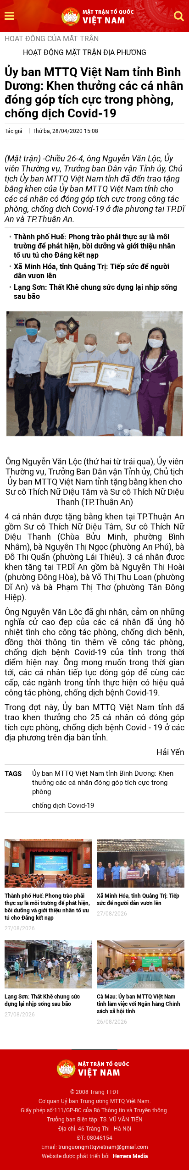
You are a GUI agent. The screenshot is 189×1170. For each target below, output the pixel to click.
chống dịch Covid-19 (63, 805)
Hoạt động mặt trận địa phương (84, 52)
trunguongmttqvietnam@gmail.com (103, 1147)
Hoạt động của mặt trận (52, 38)
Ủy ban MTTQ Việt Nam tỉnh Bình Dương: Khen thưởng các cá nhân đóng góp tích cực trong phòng (102, 782)
